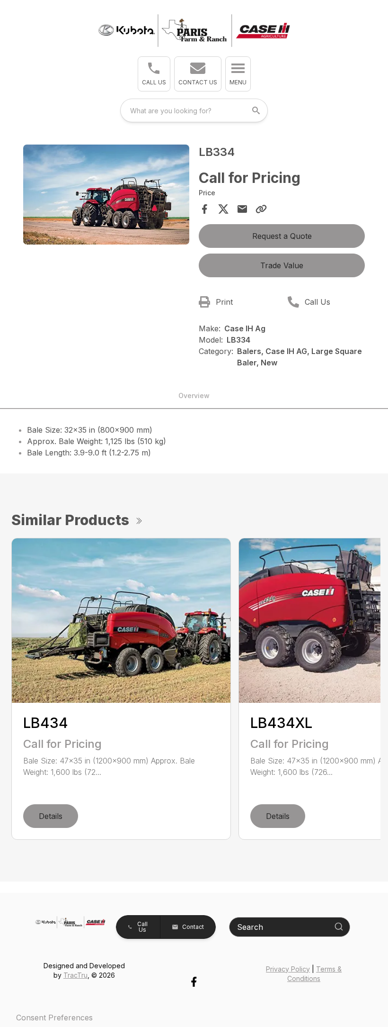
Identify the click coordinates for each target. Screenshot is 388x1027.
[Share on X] (223, 209)
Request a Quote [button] (282, 236)
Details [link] (50, 816)
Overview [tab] (194, 395)
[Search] (338, 926)
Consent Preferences (54, 1017)
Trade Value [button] (281, 265)
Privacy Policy (288, 969)
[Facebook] (194, 981)
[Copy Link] (261, 209)
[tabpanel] (106, 196)
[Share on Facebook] (204, 209)
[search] (257, 110)
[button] (154, 73)
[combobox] (194, 110)
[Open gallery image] (106, 195)
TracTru (75, 975)
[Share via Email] (242, 209)
